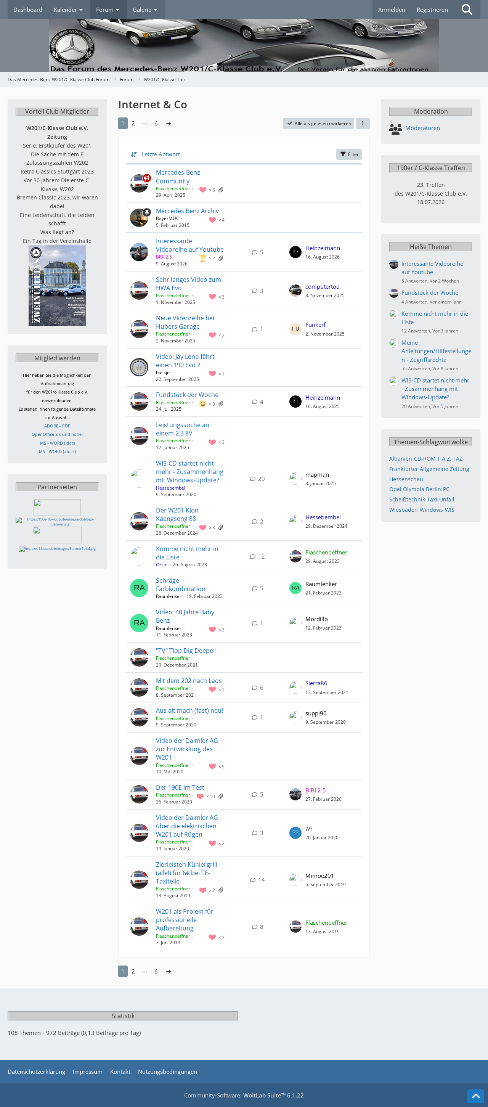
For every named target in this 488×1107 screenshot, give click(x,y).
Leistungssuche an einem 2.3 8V (182, 429)
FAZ (457, 458)
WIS (449, 509)
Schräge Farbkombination (180, 584)
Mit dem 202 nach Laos (189, 680)
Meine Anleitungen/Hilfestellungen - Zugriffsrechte (436, 351)
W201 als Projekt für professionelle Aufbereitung (185, 919)
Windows (431, 509)
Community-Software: (244, 1095)
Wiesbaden (403, 509)
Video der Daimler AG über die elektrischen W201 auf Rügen (187, 826)
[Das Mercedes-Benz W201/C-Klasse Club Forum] (244, 45)
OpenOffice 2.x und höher (57, 434)
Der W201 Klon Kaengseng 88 (177, 514)
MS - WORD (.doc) (57, 443)
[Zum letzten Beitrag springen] (295, 252)
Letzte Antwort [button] (160, 154)
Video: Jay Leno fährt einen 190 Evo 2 (185, 360)
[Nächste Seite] (168, 123)
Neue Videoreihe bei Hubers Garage (185, 322)
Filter (353, 154)
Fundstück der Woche (187, 394)
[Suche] (467, 9)
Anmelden (391, 9)
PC (446, 489)
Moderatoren (422, 128)
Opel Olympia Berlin (415, 489)
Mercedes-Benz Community (178, 176)
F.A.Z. (444, 458)
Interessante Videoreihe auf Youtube (190, 245)
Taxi (432, 499)
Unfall (446, 499)
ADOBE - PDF (57, 426)
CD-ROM (425, 458)
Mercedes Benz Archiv (187, 211)
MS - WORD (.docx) (57, 451)
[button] (363, 123)
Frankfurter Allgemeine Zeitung (429, 468)
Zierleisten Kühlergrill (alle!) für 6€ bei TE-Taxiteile (186, 872)
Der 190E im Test (180, 787)
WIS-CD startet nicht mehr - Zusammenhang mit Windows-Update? (189, 471)
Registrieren (432, 9)
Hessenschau (406, 479)
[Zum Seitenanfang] (475, 1096)
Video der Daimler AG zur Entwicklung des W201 (187, 749)
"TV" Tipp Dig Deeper (186, 650)
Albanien (400, 458)
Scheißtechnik (407, 499)
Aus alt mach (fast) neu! (189, 710)
